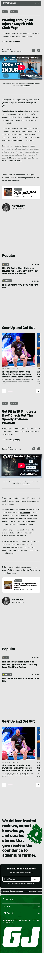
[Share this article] (33, 50)
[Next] (38, 391)
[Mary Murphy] (6, 207)
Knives (6, 264)
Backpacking (8, 281)
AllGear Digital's (25, 920)
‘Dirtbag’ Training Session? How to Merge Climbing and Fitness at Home (25, 585)
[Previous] (4, 391)
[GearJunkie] (9, 3)
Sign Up (35, 879)
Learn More (26, 85)
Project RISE (25, 513)
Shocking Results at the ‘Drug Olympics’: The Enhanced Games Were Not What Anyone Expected (17, 374)
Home (6, 11)
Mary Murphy (18, 206)
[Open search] (35, 3)
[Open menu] (38, 3)
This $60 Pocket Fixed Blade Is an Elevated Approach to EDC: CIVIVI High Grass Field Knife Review (20, 271)
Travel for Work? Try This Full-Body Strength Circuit (25, 193)
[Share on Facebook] (38, 50)
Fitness (15, 11)
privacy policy (30, 883)
